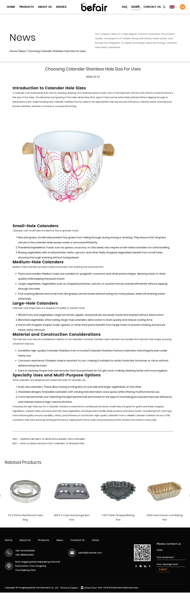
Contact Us (152, 6)
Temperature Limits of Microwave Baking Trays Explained (52, 439)
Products (26, 6)
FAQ (124, 6)
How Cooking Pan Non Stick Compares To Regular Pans (52, 443)
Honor (95, 540)
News (135, 6)
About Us (45, 6)
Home (11, 6)
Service (61, 6)
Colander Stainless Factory (68, 101)
